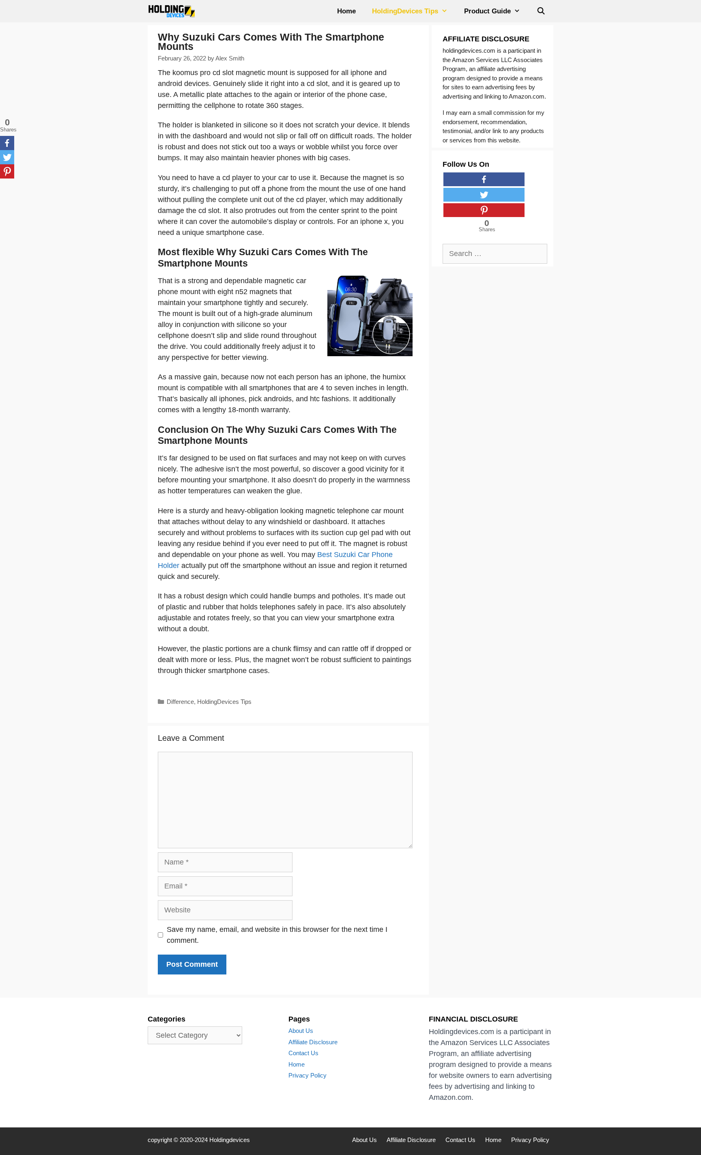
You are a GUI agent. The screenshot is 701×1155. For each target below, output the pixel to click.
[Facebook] (7, 143)
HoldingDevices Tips (405, 11)
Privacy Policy (307, 1075)
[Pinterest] (7, 171)
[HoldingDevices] (174, 11)
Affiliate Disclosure (313, 1042)
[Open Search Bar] (540, 11)
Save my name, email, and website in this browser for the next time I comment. (277, 934)
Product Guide (487, 11)
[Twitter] (7, 157)
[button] (447, 11)
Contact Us (303, 1053)
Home (346, 11)
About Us (300, 1030)
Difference (180, 701)
